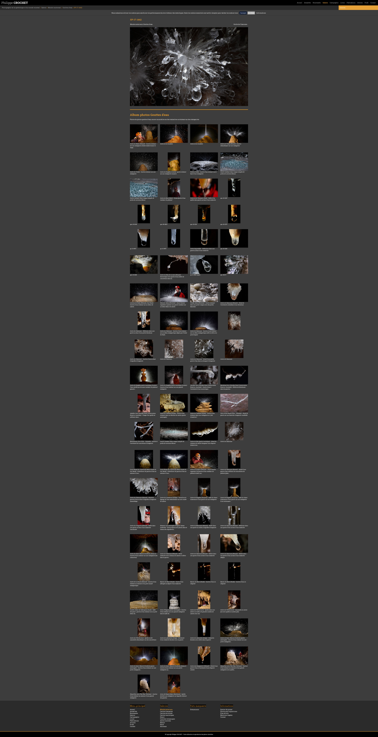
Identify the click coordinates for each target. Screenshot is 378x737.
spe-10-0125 (223, 198)
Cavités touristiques (167, 715)
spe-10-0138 (223, 249)
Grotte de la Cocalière (166, 144)
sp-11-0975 (163, 249)
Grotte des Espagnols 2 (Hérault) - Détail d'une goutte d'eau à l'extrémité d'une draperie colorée (204, 668)
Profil (366, 3)
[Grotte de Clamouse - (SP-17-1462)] (174, 349)
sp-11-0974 (133, 249)
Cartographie (334, 3)
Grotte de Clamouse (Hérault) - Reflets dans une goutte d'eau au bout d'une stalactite (203, 554)
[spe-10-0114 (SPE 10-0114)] (204, 214)
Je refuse (251, 13)
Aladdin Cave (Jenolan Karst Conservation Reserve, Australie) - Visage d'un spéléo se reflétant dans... (143, 415)
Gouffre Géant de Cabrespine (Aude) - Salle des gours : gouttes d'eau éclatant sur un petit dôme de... (143, 611)
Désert (162, 717)
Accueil (299, 3)
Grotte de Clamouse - (166, 359)
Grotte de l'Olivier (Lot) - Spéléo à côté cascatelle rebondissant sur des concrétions (143, 639)
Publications (351, 3)
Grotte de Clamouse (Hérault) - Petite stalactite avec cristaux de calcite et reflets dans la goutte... (173, 555)
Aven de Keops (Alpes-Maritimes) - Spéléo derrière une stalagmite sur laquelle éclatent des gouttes (173, 696)
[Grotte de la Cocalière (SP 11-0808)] (204, 133)
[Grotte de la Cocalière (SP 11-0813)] (174, 133)
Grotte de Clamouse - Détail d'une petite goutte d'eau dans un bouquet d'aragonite (202, 360)
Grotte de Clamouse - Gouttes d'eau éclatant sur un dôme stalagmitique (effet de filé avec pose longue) (203, 333)
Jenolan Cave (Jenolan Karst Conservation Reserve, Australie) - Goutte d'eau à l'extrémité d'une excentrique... (203, 387)
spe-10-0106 (133, 275)
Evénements (194, 710)
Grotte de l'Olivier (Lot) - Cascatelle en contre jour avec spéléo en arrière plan (233, 611)
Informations (261, 13)
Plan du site (224, 713)
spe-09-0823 (163, 224)
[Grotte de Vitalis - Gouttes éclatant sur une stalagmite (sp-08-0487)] (144, 161)
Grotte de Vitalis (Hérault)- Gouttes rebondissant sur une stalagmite (230, 145)
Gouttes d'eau (148, 24)
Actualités (307, 3)
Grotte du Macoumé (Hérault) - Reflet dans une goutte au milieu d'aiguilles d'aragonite (203, 526)
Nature (162, 723)
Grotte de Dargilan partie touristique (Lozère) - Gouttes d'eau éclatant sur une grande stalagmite (174, 387)
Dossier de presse (226, 710)
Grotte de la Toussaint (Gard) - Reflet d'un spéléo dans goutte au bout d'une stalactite (203, 199)
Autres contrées (165, 721)
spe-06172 (223, 275)
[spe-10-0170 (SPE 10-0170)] (234, 214)
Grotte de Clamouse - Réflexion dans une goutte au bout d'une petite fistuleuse (142, 332)
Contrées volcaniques (167, 719)
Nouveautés (317, 3)
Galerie (325, 3)
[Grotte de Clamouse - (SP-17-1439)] (234, 431)
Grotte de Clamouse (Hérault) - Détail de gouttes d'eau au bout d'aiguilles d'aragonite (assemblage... (143, 499)
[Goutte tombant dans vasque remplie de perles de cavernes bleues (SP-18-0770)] (174, 431)
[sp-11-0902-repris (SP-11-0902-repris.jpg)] (204, 264)
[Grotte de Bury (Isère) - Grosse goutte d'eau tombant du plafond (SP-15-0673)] (174, 188)
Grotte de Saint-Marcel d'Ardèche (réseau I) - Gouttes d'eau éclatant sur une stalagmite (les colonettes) (143, 555)
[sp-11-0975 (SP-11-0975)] (174, 238)
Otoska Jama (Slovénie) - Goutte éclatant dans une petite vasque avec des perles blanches (202, 305)
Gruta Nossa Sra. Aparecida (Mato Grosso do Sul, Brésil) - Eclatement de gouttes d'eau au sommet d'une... (143, 471)
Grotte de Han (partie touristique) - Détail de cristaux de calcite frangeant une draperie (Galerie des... (203, 443)
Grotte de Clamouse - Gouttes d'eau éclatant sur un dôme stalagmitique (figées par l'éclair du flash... (173, 333)
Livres (342, 3)
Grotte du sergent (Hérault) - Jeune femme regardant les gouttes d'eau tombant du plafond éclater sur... (203, 471)
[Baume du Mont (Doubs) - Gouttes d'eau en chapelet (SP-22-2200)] (204, 571)
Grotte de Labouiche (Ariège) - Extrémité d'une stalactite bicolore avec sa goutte (172, 639)
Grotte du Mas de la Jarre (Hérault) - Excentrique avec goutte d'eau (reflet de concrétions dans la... (172, 276)
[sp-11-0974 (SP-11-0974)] (144, 238)
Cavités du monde (166, 713)
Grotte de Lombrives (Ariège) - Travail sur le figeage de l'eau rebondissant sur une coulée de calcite (173, 499)
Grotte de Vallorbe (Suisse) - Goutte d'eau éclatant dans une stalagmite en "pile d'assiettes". (202, 415)
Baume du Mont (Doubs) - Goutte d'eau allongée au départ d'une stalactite (171, 583)
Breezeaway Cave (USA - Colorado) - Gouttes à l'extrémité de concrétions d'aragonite (143, 442)
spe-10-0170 (223, 224)
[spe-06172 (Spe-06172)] (234, 264)
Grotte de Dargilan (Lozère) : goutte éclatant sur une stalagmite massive (173, 173)
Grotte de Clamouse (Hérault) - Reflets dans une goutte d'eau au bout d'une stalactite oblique (233, 555)
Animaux (163, 726)
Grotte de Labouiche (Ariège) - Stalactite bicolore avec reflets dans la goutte (202, 639)
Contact (373, 3)
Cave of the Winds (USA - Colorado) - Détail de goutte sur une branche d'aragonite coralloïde (234, 414)
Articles (360, 3)
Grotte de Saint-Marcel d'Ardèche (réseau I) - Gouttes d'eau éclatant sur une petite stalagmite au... (173, 668)
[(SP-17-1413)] (234, 320)
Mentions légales (226, 715)
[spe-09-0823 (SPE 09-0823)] (174, 214)
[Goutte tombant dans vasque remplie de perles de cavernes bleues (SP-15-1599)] (234, 161)
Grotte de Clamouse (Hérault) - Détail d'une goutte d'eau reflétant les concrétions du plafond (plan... (233, 471)
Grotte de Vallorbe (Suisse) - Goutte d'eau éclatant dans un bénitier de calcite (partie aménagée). (173, 415)
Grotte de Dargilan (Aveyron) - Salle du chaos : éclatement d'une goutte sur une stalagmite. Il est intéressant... (234, 499)
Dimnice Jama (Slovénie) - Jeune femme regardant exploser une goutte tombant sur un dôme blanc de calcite (173, 305)
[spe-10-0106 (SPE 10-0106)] (144, 264)
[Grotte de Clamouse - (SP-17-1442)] (189, 66)
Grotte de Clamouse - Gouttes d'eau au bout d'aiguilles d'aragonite (143, 360)
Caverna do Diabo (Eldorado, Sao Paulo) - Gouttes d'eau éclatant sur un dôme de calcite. (142, 305)
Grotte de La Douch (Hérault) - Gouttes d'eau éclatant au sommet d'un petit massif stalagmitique (143, 583)
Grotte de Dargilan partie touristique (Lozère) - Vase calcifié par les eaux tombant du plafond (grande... (143, 387)
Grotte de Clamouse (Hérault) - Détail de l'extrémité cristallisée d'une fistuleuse (232, 304)
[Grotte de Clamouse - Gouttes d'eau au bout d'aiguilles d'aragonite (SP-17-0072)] (144, 349)
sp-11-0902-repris (195, 275)
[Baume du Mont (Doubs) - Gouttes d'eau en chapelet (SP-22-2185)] (234, 571)
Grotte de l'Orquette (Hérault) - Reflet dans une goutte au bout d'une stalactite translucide (142, 527)
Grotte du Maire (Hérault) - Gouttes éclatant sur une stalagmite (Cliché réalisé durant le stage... (143, 145)
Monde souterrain (136, 24)
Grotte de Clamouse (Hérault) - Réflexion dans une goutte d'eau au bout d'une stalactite (234, 526)
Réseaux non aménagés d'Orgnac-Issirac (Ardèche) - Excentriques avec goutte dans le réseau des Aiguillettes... (173, 527)
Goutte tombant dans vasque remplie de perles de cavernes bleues (232, 173)
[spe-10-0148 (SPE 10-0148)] (144, 214)
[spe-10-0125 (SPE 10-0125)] (234, 188)
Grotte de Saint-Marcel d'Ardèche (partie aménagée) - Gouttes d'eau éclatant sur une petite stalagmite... (233, 640)
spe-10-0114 (193, 224)
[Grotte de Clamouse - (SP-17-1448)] (234, 349)
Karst (162, 724)
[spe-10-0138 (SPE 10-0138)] (234, 238)
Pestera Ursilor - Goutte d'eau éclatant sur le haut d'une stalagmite (203, 173)
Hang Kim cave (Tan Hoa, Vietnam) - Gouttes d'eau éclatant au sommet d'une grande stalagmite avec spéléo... (233, 668)
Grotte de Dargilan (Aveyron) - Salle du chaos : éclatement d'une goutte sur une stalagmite (204, 498)
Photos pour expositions (228, 711)
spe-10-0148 (133, 224)
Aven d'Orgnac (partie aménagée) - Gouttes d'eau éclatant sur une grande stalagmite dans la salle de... (173, 611)
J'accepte (243, 13)
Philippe (14, 3)
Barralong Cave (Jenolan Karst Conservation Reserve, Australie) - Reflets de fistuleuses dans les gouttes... (233, 387)
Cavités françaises (166, 711)
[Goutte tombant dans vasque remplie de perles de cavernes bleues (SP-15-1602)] (144, 188)
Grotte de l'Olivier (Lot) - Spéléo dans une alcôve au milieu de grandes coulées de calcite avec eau (202, 611)
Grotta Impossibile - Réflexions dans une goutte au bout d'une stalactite (202, 249)
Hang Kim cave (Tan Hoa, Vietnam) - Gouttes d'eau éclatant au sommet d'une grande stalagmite (143, 696)
